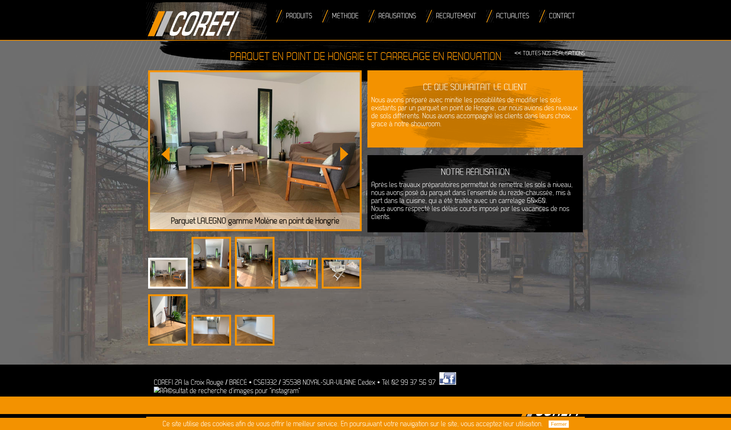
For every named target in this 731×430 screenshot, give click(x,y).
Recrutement (456, 16)
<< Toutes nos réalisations (549, 53)
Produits (299, 16)
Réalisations (397, 16)
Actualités (512, 16)
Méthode (345, 16)
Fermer (559, 424)
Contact (562, 16)
